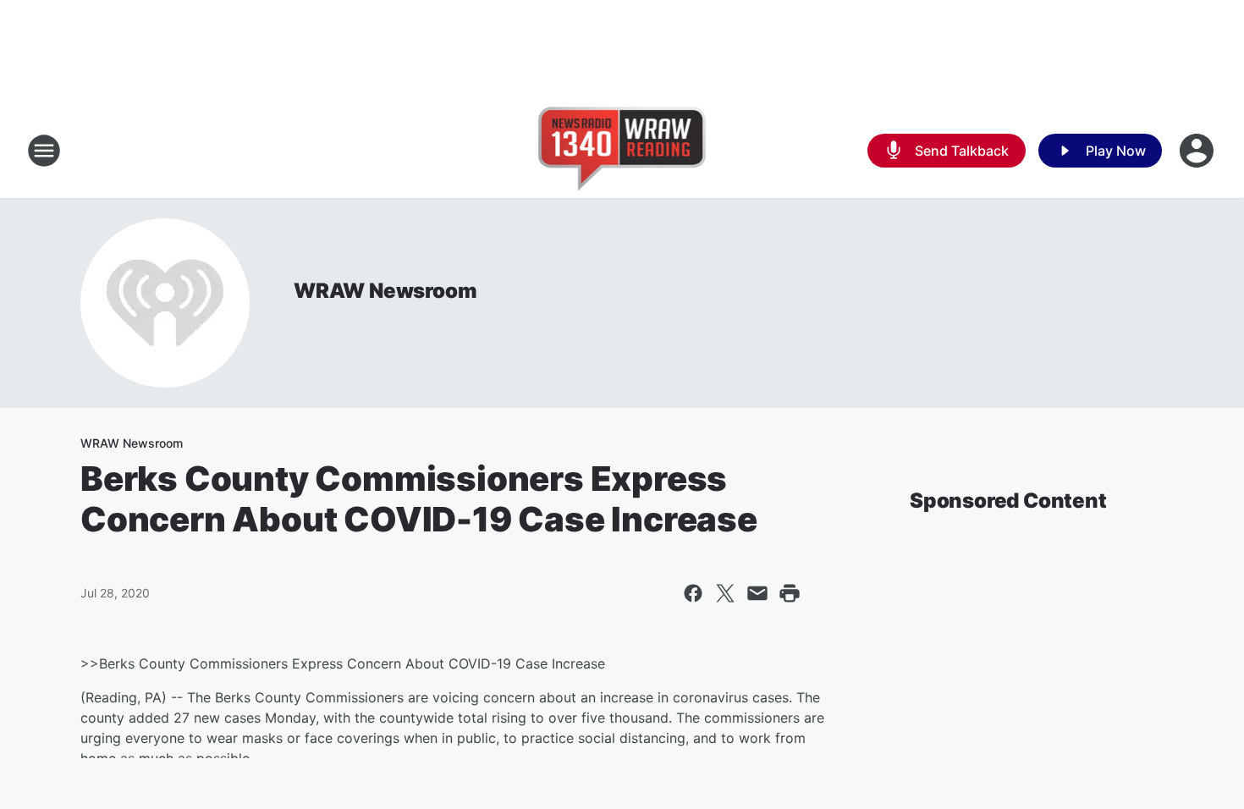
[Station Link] (622, 151)
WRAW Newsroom (385, 290)
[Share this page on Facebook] (693, 593)
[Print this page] (789, 593)
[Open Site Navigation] (44, 151)
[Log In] (1198, 151)
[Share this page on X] (725, 593)
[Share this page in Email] (757, 593)
